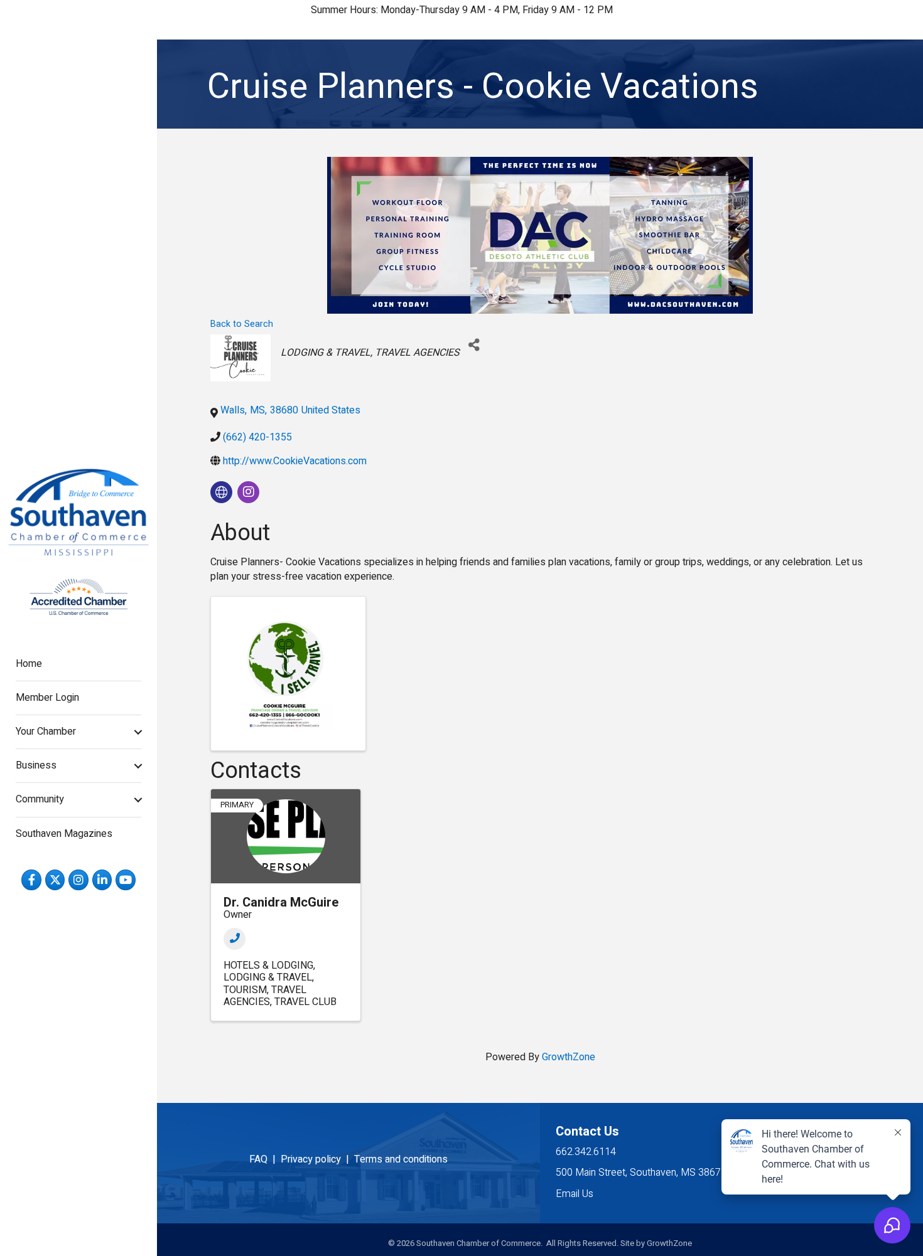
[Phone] (235, 939)
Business (36, 765)
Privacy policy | (317, 1159)
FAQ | (265, 1159)
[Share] (474, 345)
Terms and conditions (401, 1159)
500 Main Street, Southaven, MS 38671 (641, 1172)
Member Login (47, 697)
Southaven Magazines (64, 833)
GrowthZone (568, 1057)
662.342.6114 (586, 1151)
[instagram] (248, 492)
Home (29, 663)
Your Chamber (46, 731)
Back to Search (241, 324)
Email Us (574, 1193)
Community (40, 799)
